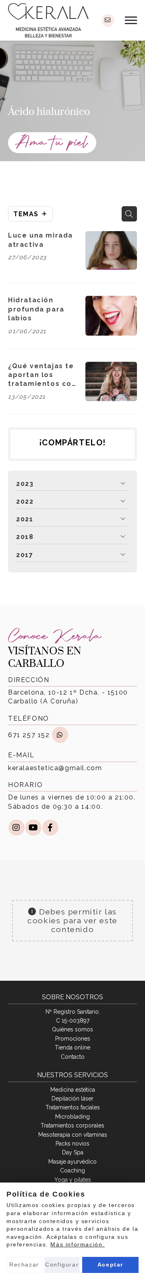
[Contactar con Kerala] (108, 20)
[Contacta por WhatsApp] (60, 735)
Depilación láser (72, 1098)
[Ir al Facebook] (50, 828)
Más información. (77, 1244)
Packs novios (72, 1143)
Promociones (72, 1038)
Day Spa (72, 1152)
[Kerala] (48, 20)
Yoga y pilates (72, 1179)
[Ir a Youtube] (33, 828)
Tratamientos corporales (72, 1125)
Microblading (72, 1116)
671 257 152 (29, 735)
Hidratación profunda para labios (36, 309)
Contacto (73, 1056)
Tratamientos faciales (73, 1107)
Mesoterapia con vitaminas (72, 1134)
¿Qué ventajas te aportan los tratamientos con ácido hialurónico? (42, 375)
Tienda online (72, 1047)
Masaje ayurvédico (72, 1161)
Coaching (72, 1170)
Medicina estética (72, 1089)
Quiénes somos (72, 1029)
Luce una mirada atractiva (40, 240)
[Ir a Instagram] (16, 828)
